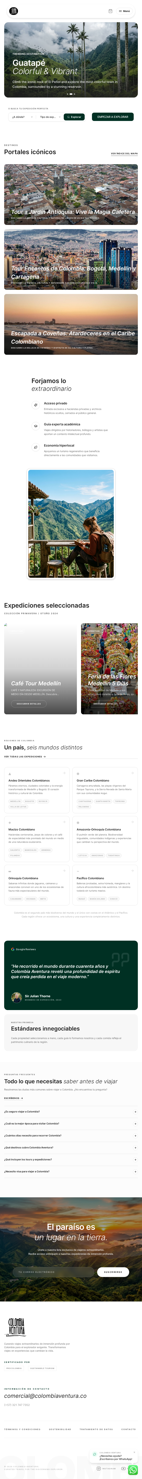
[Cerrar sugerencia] (134, 1452)
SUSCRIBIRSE (113, 1272)
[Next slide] (131, 60)
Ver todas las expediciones (23, 756)
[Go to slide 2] (71, 94)
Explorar (76, 116)
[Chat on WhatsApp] (133, 1470)
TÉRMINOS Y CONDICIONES (22, 1429)
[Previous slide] (11, 60)
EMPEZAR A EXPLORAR (112, 117)
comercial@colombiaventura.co (45, 1396)
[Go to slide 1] (67, 94)
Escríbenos (11, 1098)
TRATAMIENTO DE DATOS (96, 1429)
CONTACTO (128, 1429)
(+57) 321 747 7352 (17, 1405)
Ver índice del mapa (124, 153)
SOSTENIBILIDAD (60, 1429)
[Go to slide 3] (74, 94)
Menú (126, 11)
